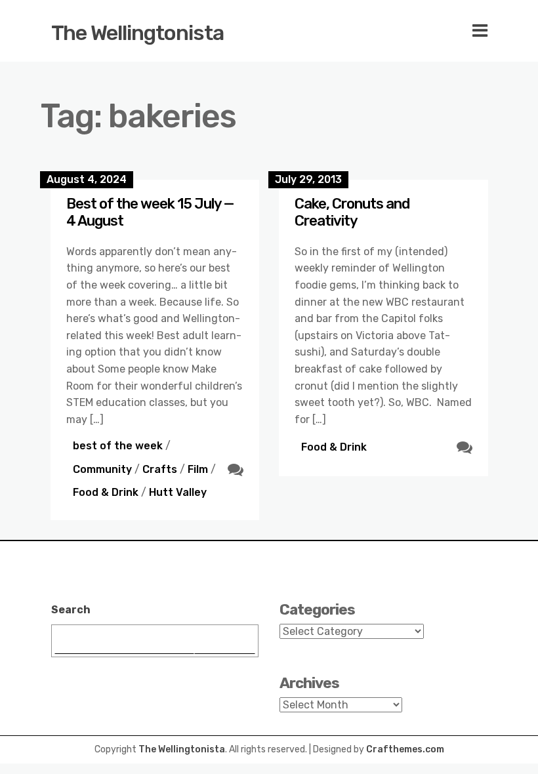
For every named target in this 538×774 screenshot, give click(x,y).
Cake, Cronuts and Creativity (352, 212)
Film (198, 469)
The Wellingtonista (137, 32)
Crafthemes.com (405, 749)
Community (102, 469)
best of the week (118, 445)
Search (71, 609)
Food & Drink (105, 492)
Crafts (159, 469)
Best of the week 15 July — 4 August (150, 212)
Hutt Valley (178, 492)
